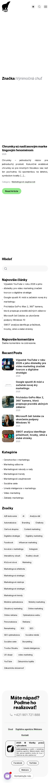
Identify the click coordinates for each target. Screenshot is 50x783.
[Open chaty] (7, 776)
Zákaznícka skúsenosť (14, 668)
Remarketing (9, 628)
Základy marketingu (14, 497)
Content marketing (32, 529)
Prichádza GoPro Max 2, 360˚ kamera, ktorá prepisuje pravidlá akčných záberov (25, 308)
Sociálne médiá (32, 635)
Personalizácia (10, 622)
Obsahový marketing (13, 608)
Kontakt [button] (25, 735)
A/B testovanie (10, 516)
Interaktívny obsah (12, 556)
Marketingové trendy (14, 474)
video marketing (25, 655)
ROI (22, 628)
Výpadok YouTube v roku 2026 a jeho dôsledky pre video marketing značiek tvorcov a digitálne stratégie (23, 288)
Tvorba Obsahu (11, 648)
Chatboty (39, 523)
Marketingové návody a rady (18, 469)
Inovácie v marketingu (13, 549)
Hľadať (7, 259)
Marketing (27, 562)
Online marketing (35, 608)
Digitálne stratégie (12, 536)
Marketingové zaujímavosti (23, 182)
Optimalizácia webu (31, 615)
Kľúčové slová (10, 562)
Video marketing (12, 493)
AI (23, 516)
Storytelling (27, 641)
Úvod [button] (10, 729)
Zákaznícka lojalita (26, 661)
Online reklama (10, 615)
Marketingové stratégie (14, 589)
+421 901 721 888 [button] (27, 715)
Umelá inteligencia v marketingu (20, 488)
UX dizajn (8, 655)
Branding (26, 523)
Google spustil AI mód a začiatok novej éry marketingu (25, 299)
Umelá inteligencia (32, 648)
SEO (31, 628)
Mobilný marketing (37, 602)
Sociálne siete (11, 483)
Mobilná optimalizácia (13, 602)
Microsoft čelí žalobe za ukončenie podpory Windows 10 (21, 317)
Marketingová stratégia (14, 575)
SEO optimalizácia (12, 635)
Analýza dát (35, 516)
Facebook (8, 542)
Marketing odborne (13, 464)
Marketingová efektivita (14, 569)
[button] (17, 763)
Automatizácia (10, 523)
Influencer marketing (28, 542)
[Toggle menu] (45, 6)
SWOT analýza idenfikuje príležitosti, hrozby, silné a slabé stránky (22, 326)
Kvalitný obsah (32, 556)
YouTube (8, 661)
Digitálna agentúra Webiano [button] (29, 729)
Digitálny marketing (34, 536)
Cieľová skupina (11, 529)
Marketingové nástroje (14, 582)
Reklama (26, 622)
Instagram (33, 549)
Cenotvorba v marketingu (17, 459)
